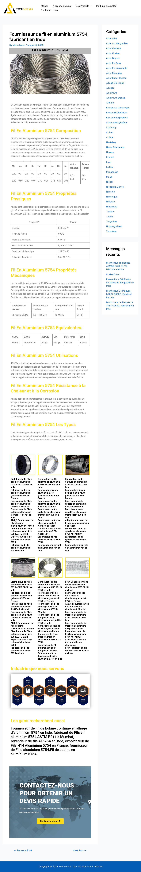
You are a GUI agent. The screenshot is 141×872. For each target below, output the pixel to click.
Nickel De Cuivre (115, 186)
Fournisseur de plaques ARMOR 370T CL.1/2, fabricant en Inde (118, 266)
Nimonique (111, 196)
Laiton (109, 167)
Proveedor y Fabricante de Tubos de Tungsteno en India (120, 282)
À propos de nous (62, 6)
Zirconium (111, 231)
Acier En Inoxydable (116, 68)
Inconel (110, 157)
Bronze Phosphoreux (117, 117)
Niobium (110, 201)
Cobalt (109, 132)
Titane (109, 216)
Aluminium (111, 92)
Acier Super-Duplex (116, 78)
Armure (110, 102)
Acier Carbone (113, 48)
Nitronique (111, 206)
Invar (108, 162)
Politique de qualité (106, 6)
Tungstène (111, 221)
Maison (44, 6)
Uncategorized (114, 226)
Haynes (110, 152)
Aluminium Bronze (115, 97)
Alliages (110, 87)
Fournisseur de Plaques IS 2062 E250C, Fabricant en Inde (120, 305)
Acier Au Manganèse (117, 43)
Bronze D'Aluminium (116, 112)
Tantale (110, 211)
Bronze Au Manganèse (117, 107)
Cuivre (109, 137)
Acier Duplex (113, 58)
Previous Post (23, 850)
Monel (109, 176)
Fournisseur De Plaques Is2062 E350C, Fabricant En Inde (119, 294)
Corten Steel (112, 274)
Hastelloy (111, 142)
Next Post (79, 850)
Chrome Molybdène (116, 122)
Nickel (109, 181)
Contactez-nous (49, 10)
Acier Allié (111, 38)
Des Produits (82, 6)
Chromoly (111, 127)
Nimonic (110, 191)
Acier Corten (113, 53)
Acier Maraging (114, 73)
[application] (90, 6)
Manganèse (112, 172)
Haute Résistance (115, 147)
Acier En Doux (113, 63)
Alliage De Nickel (115, 82)
